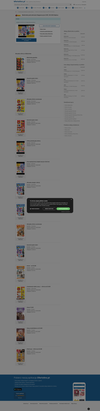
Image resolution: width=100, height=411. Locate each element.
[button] (34, 208)
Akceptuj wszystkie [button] (63, 208)
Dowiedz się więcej (45, 205)
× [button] (71, 199)
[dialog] (50, 205)
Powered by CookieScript (65, 211)
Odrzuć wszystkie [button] (49, 208)
